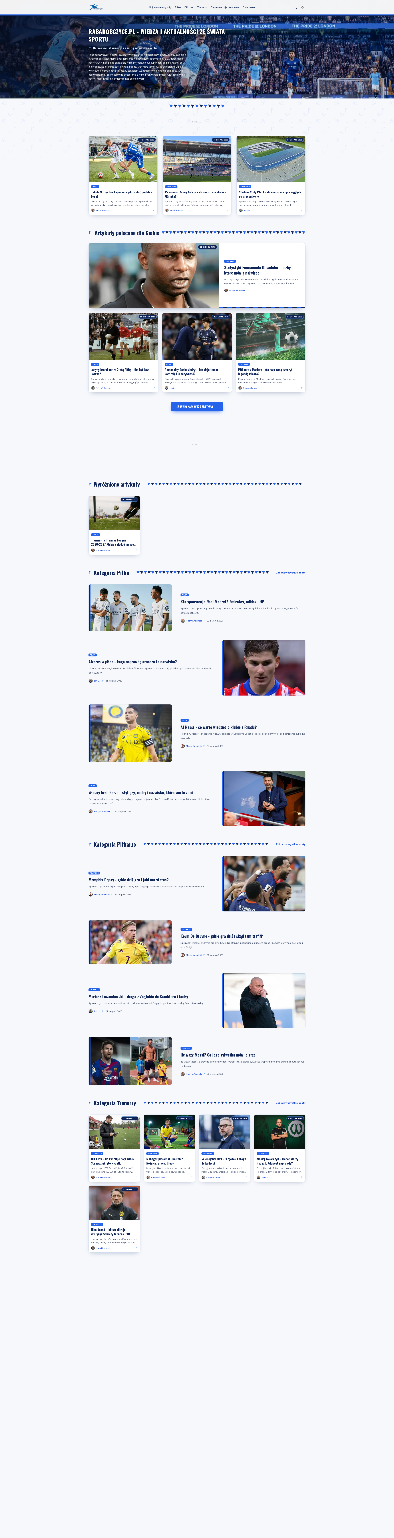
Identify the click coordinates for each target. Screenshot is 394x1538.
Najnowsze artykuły (160, 7)
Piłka (178, 7)
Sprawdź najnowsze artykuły (194, 406)
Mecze (95, 535)
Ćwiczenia (249, 7)
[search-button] (295, 7)
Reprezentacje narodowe (225, 7)
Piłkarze (188, 7)
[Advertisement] (197, 122)
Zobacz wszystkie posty (291, 572)
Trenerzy (202, 7)
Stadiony (171, 187)
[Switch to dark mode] (303, 7)
